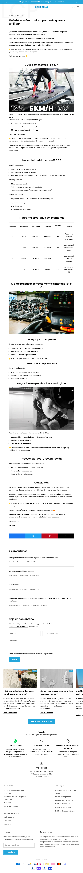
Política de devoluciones (65, 811)
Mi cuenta (7, 803)
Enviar (14, 659)
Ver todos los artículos (41, 721)
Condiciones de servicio (18, 626)
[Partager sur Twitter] (33, 536)
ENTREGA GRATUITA (41, 746)
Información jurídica (63, 797)
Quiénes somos (9, 817)
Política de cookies (62, 804)
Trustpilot (41, 732)
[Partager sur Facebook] (17, 536)
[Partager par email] (66, 536)
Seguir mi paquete (10, 806)
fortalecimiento (28, 437)
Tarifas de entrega (10, 810)
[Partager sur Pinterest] (50, 536)
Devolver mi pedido (10, 813)
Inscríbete (11, 852)
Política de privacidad (57, 624)
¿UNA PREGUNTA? (15, 746)
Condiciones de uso (63, 807)
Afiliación (7, 821)
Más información (10, 713)
